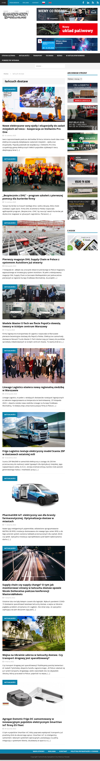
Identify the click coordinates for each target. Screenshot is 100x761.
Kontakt (35, 3)
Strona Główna (8, 56)
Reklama (26, 3)
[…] (18, 150)
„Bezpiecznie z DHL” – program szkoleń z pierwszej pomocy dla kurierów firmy (32, 197)
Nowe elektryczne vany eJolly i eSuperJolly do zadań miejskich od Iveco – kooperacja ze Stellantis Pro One (33, 129)
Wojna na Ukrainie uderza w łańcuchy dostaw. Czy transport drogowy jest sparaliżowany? (32, 656)
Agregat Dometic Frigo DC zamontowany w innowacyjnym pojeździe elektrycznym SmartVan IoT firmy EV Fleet (32, 722)
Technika (49, 56)
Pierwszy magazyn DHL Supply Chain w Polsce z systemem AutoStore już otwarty (30, 261)
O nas (4, 3)
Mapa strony (38, 751)
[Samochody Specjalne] (16, 14)
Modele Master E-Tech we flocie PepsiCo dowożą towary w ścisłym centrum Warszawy (31, 325)
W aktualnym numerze (75, 56)
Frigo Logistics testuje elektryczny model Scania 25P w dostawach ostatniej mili (33, 452)
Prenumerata (14, 3)
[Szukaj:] (50, 66)
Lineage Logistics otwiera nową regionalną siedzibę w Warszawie (33, 389)
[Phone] (93, 2)
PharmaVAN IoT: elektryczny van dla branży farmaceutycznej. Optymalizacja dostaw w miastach (28, 518)
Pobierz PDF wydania (10, 60)
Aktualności (24, 56)
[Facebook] (83, 2)
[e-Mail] (98, 2)
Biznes (59, 56)
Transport (37, 56)
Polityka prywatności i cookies (84, 751)
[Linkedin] (88, 2)
